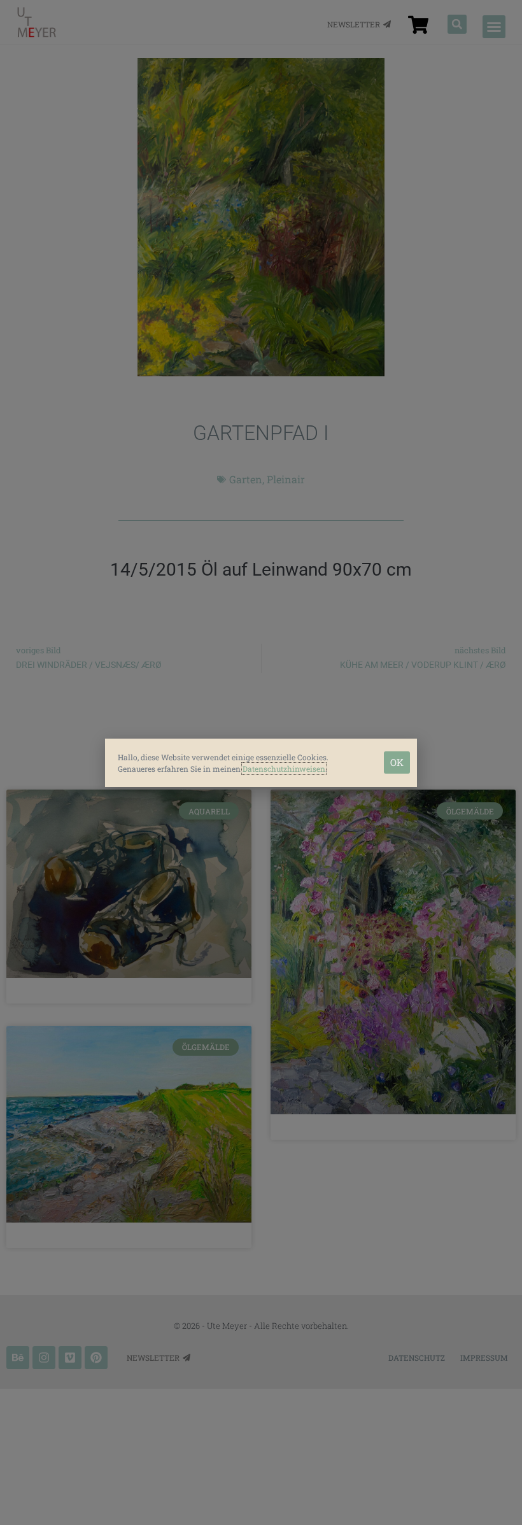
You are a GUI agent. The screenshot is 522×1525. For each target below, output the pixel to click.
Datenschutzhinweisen (284, 768)
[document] (261, 762)
